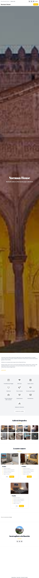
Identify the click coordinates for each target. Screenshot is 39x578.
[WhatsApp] (31, 1)
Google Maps (13, 577)
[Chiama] (29, 1)
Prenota (35, 4)
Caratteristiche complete (19, 411)
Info (7, 476)
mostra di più (3, 370)
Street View (18, 577)
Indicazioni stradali (24, 577)
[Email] (34, 1)
